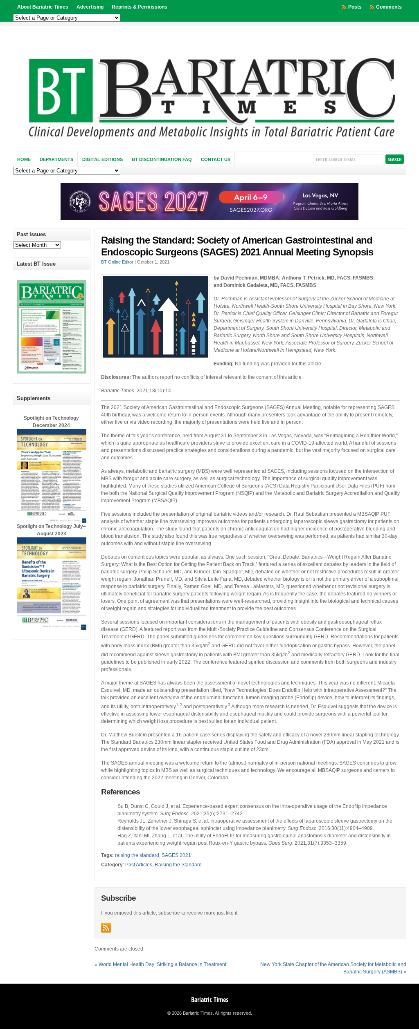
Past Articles (138, 865)
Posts (355, 7)
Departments (56, 159)
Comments (389, 7)
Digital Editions (102, 159)
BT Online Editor (117, 261)
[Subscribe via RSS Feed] (106, 928)
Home (24, 159)
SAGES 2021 (176, 855)
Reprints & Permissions (139, 7)
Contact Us (215, 159)
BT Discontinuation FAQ (162, 159)
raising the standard (137, 855)
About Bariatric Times (42, 7)
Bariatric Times (209, 999)
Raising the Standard (178, 865)
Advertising (90, 7)
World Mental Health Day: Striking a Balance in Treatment (162, 964)
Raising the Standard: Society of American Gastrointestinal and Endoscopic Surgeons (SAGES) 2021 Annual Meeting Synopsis (237, 246)
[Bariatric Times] (210, 142)
